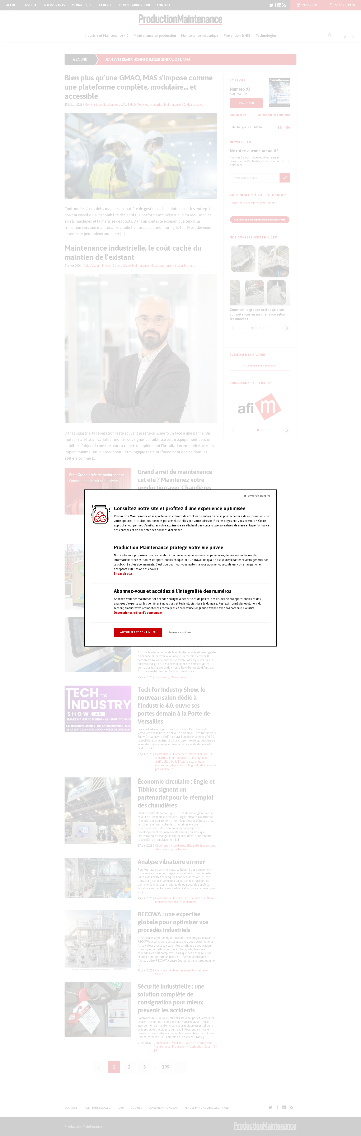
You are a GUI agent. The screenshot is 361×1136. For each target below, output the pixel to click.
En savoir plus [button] (123, 573)
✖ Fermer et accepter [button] (257, 495)
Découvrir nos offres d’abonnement (138, 612)
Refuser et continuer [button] (180, 632)
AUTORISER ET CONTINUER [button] (138, 632)
